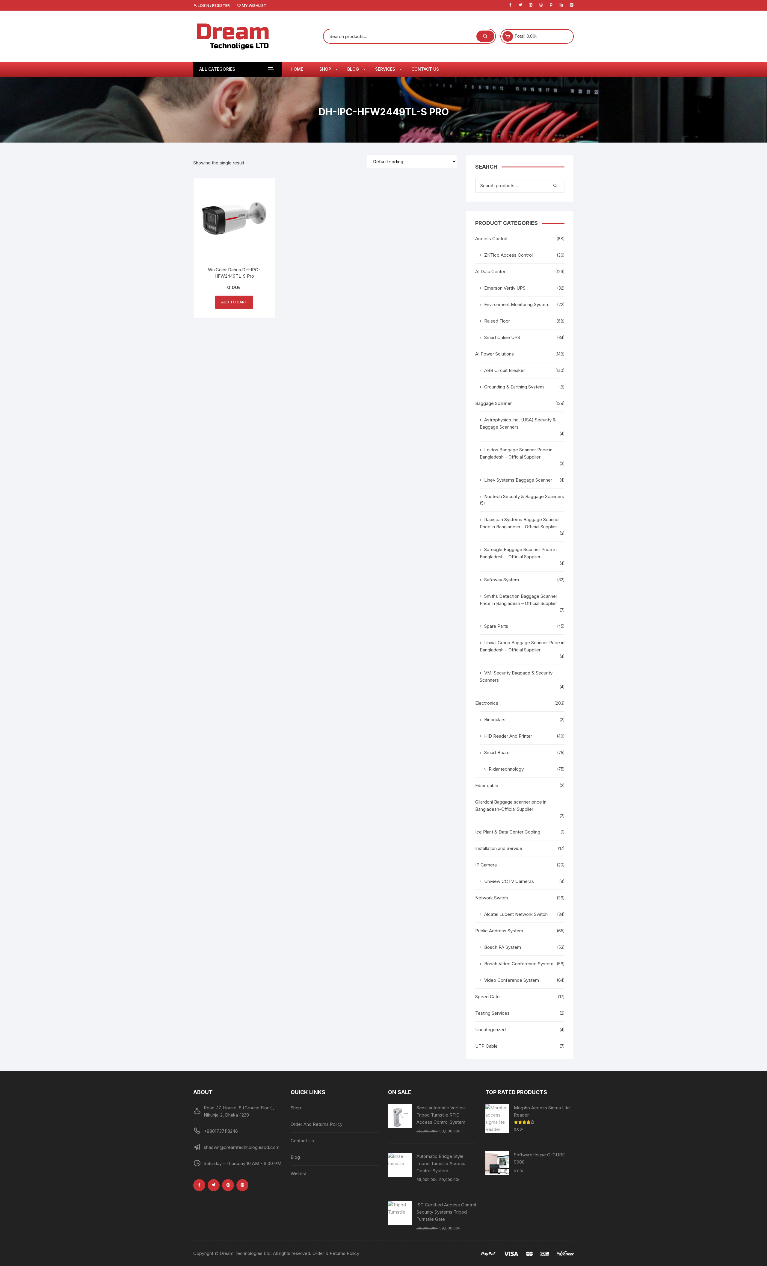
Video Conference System (511, 980)
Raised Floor (497, 321)
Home (297, 69)
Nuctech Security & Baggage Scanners (524, 496)
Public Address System (499, 931)
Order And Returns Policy (316, 1124)
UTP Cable (486, 1046)
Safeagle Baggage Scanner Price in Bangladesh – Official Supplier (518, 553)
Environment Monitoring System (516, 304)
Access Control (491, 238)
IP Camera (486, 865)
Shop (325, 69)
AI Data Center (490, 271)
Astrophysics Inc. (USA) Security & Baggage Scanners (518, 423)
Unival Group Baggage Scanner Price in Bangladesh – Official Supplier (522, 646)
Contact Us (425, 69)
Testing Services (492, 1013)
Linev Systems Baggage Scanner (518, 480)
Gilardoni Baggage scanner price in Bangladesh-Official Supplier (510, 805)
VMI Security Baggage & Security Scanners (516, 676)
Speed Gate (487, 996)
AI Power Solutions (494, 354)
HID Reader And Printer (508, 736)
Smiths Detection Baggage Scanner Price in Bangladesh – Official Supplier (518, 599)
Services (385, 69)
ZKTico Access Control (508, 255)
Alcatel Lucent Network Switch (516, 914)
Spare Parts (496, 626)
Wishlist (299, 1173)
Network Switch (491, 898)
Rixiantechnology (506, 769)
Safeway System (501, 580)
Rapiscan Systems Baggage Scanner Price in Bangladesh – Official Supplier (520, 523)
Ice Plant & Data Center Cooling (507, 832)
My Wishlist (253, 5)
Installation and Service (498, 848)
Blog (353, 69)
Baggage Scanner (493, 403)
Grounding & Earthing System (514, 387)
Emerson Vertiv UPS (505, 288)
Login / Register (213, 5)
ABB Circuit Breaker (504, 370)
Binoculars (494, 719)
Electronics (486, 703)
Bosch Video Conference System (518, 963)
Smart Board (497, 752)
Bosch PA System (502, 947)
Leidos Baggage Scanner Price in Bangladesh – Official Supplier (516, 453)
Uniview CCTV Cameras (509, 881)
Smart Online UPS (502, 337)
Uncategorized (490, 1029)
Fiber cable (486, 785)
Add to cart (234, 302)
